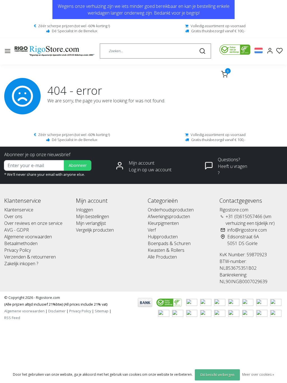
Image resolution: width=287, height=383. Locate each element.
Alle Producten (162, 257)
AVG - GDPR (16, 230)
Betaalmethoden (21, 243)
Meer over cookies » (258, 374)
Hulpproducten (163, 237)
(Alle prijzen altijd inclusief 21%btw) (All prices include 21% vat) (55, 304)
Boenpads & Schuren (169, 243)
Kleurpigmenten (163, 223)
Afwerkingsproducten (169, 216)
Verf (152, 230)
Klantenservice (18, 210)
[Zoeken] (202, 51)
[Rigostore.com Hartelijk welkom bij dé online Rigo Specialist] (54, 51)
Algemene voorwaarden (28, 237)
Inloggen (84, 210)
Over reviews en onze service (33, 223)
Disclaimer (57, 310)
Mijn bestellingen (92, 216)
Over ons (13, 216)
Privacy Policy (17, 250)
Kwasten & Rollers (166, 250)
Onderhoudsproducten (171, 210)
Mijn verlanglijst (91, 223)
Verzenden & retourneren (30, 257)
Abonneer (78, 165)
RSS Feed (12, 317)
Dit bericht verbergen (217, 374)
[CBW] (170, 302)
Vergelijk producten (95, 230)
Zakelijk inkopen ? (21, 263)
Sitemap (101, 310)
